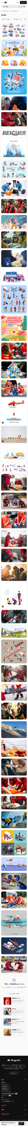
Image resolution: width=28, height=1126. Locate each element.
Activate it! (21, 1123)
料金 (18, 2)
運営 (3, 1109)
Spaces (3, 1082)
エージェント (6, 1095)
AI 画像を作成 (6, 11)
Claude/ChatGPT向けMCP (9, 1093)
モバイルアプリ (5, 1099)
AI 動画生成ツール (6, 1088)
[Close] (26, 1124)
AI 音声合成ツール (6, 1090)
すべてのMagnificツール (7, 1101)
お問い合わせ (5, 1114)
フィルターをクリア (20, 987)
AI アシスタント (5, 1084)
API (2, 1097)
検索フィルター (19, 19)
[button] (14, 1073)
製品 (3, 1080)
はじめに (4, 1105)
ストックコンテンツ (6, 1092)
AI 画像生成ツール (6, 1086)
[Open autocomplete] (3, 6)
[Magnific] (14, 1060)
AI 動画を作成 (15, 11)
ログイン (23, 2)
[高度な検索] (25, 19)
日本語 (14, 1073)
